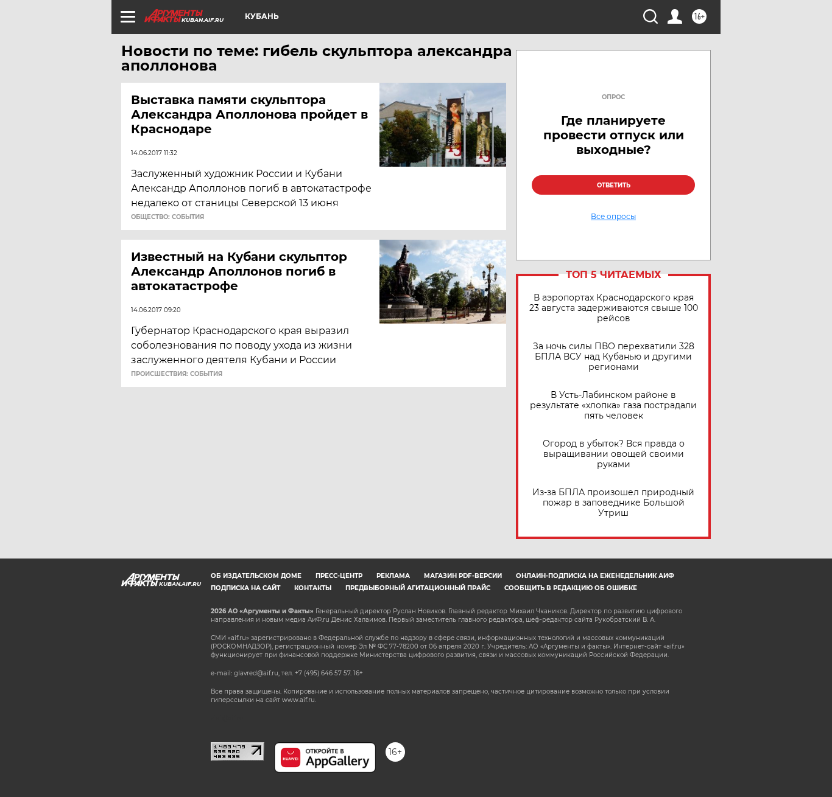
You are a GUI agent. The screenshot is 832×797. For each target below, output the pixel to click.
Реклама (393, 576)
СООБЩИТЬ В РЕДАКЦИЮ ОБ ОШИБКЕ (570, 588)
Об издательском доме (256, 576)
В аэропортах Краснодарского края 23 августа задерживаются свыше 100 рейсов (613, 308)
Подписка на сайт (245, 588)
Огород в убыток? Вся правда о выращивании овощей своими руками (614, 454)
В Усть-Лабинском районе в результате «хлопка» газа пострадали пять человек (613, 405)
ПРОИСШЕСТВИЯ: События (176, 374)
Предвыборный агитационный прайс (417, 588)
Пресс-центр (339, 576)
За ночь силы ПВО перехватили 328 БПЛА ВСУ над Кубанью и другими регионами (613, 356)
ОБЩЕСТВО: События (167, 217)
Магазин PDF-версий (463, 576)
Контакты (312, 588)
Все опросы (613, 216)
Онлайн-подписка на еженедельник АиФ (595, 576)
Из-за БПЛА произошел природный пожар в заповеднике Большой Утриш (613, 502)
